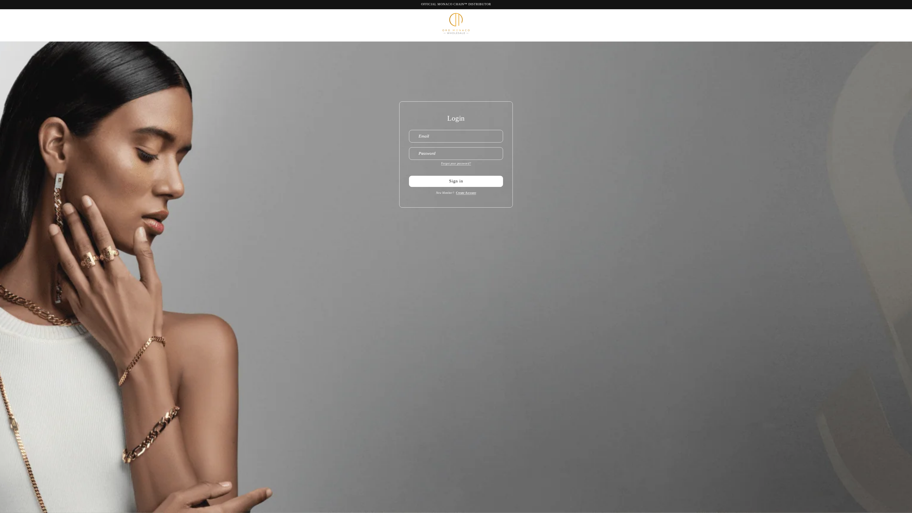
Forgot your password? (456, 163)
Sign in (456, 181)
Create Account (466, 193)
